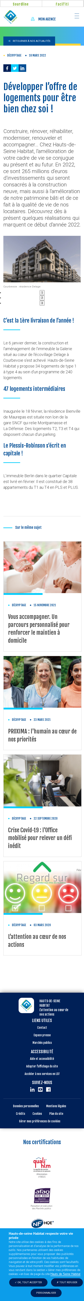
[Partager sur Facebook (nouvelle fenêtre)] (7, 68)
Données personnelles (26, 1106)
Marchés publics (42, 1042)
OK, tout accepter (29, 1282)
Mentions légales (56, 1106)
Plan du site (56, 1113)
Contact (42, 1027)
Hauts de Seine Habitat (65, 1274)
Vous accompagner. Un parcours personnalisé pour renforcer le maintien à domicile (39, 628)
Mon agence (47, 19)
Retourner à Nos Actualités (31, 41)
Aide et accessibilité (42, 1059)
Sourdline (20, 4)
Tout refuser (68, 1282)
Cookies (37, 1113)
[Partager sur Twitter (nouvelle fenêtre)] (15, 68)
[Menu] (74, 15)
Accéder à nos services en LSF (42, 1074)
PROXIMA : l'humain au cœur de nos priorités (42, 735)
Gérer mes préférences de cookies (39, 1121)
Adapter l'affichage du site (42, 1066)
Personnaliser (46, 1292)
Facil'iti (62, 4)
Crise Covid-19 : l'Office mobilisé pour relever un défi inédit (40, 838)
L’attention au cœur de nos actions (37, 940)
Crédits (20, 1113)
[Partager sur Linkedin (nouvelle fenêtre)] (22, 68)
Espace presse (42, 1035)
